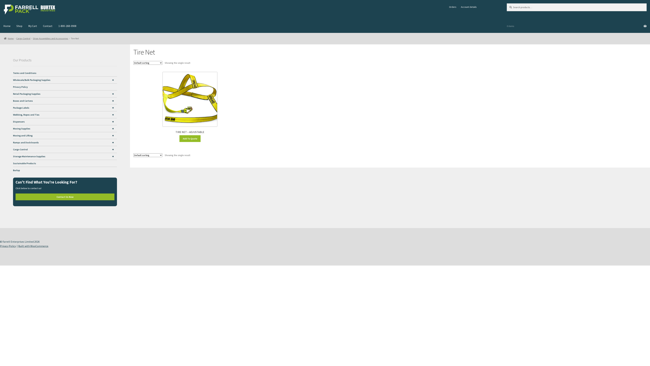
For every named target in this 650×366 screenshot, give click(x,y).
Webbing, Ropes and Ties (63, 115)
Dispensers (63, 121)
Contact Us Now (65, 196)
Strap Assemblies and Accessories (50, 38)
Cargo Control (23, 38)
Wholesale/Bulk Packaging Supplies (63, 80)
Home (6, 26)
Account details (469, 6)
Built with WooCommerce (33, 246)
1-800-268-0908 (67, 26)
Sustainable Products (24, 163)
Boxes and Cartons (63, 101)
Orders (452, 6)
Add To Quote (190, 138)
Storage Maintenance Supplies (63, 156)
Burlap (16, 170)
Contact (47, 26)
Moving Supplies (63, 128)
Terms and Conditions (24, 73)
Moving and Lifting (63, 135)
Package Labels (63, 108)
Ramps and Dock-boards (63, 142)
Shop (19, 26)
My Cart (32, 26)
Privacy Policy (20, 86)
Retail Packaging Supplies (63, 94)
